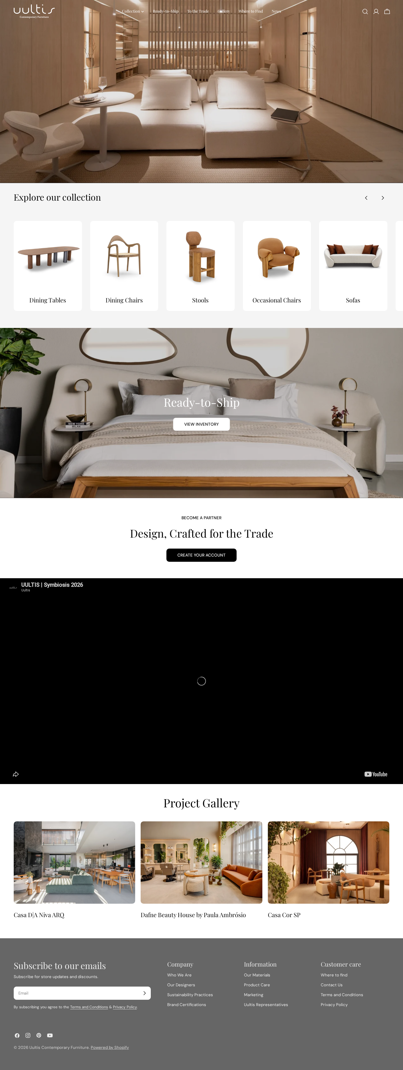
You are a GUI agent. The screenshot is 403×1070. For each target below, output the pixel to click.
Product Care (257, 985)
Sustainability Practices (190, 995)
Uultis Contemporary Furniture (59, 1047)
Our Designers (181, 985)
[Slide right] (382, 197)
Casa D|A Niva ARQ (39, 915)
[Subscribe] (144, 993)
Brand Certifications (186, 1004)
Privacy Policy (125, 1007)
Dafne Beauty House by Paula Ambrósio (193, 915)
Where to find (334, 975)
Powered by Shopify (110, 1047)
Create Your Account (201, 555)
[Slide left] (366, 197)
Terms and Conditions (89, 1007)
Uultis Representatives (266, 1004)
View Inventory (201, 424)
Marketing (253, 995)
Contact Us (332, 985)
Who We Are (179, 975)
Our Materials (257, 975)
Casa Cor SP (284, 915)
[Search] (365, 11)
